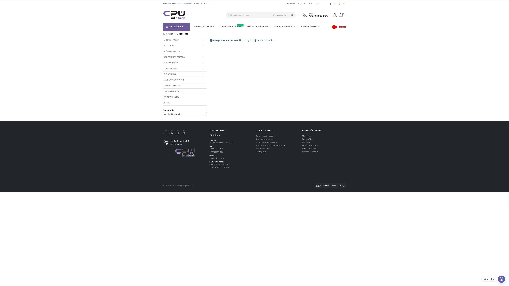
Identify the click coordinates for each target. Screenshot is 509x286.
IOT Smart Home (171, 97)
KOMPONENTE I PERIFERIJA (174, 57)
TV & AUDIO (169, 45)
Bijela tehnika (170, 74)
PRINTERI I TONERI (171, 62)
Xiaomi (167, 102)
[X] (335, 4)
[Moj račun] (335, 15)
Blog (299, 4)
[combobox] (185, 114)
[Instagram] (339, 4)
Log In (317, 4)
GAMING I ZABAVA (171, 91)
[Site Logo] (174, 15)
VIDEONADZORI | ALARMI (231, 26)
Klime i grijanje (170, 68)
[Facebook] (330, 4)
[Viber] (344, 4)
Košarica (308, 4)
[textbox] (185, 114)
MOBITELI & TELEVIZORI (204, 27)
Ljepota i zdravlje (172, 85)
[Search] (292, 15)
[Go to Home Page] (164, 34)
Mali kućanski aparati (174, 80)
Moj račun (290, 4)
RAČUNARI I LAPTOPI (172, 51)
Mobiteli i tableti (171, 40)
